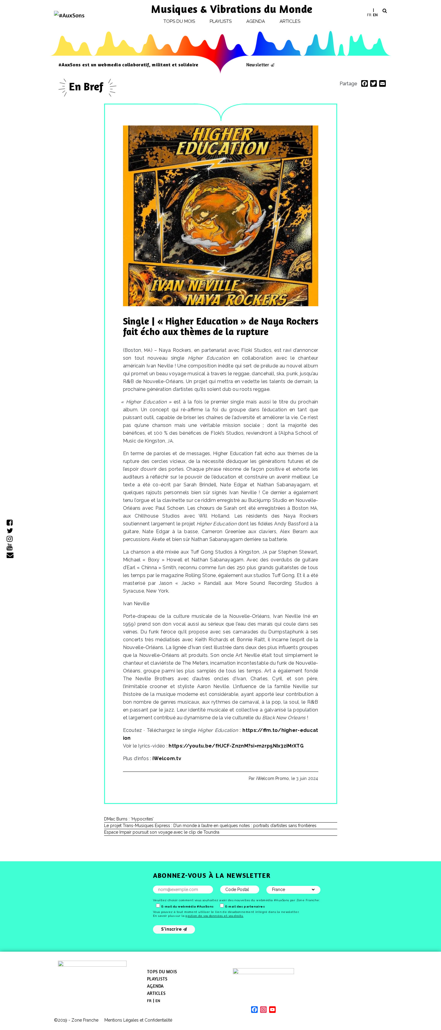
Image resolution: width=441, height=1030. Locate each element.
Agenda (255, 21)
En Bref (87, 86)
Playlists (221, 21)
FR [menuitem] (369, 14)
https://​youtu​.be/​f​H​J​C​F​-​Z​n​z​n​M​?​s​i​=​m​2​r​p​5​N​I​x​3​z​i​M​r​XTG (236, 746)
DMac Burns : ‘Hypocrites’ (129, 819)
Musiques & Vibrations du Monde (232, 8)
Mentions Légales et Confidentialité (138, 1020)
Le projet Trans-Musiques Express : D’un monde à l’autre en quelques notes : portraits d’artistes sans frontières (210, 825)
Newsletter (257, 65)
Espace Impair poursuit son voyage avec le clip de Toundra (161, 832)
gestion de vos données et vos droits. (214, 915)
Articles (290, 21)
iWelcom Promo (272, 778)
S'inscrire (172, 929)
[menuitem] (369, 15)
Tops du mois (179, 21)
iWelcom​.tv (166, 758)
